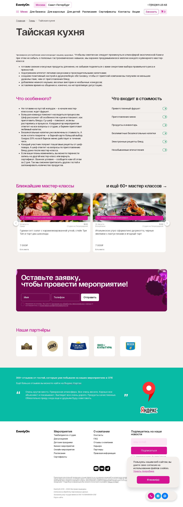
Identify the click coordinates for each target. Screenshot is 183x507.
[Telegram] (107, 468)
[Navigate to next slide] (167, 223)
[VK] (101, 468)
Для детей (73, 11)
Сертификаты (107, 11)
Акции (136, 11)
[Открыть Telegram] (158, 496)
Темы (32, 20)
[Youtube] (96, 468)
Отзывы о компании (103, 442)
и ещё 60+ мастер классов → (136, 185)
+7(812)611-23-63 (157, 5)
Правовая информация (104, 453)
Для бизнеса (37, 11)
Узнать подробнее (143, 471)
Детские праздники (63, 442)
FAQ (96, 439)
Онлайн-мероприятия (64, 450)
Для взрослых (56, 11)
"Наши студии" (113, 482)
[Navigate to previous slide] (16, 223)
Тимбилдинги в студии (65, 435)
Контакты (124, 11)
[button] (22, 11)
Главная (20, 20)
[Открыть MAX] (165, 496)
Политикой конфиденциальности (54, 306)
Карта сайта (58, 497)
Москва (40, 5)
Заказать (151, 11)
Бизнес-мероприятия (64, 446)
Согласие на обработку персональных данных (71, 304)
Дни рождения (61, 439)
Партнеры (98, 450)
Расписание (89, 11)
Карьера (98, 446)
